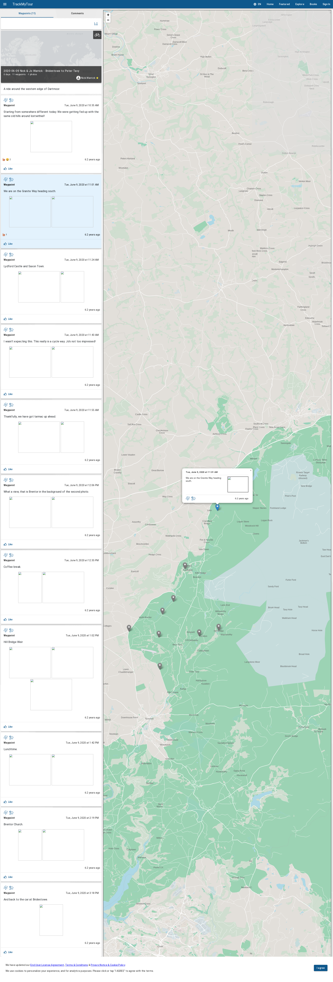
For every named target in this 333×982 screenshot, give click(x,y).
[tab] (27, 13)
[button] (217, 507)
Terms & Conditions (76, 965)
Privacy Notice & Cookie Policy (108, 965)
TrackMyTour (22, 4)
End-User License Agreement (47, 965)
